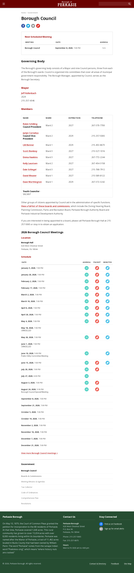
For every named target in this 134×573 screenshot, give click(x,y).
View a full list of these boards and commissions (45, 206)
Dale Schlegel (29, 169)
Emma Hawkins (30, 157)
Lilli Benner (28, 145)
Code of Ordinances (29, 492)
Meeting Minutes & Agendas (33, 481)
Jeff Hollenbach (28, 93)
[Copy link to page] (38, 26)
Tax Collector (26, 487)
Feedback (115, 563)
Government (33, 12)
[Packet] (97, 268)
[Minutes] (108, 268)
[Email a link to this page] (33, 26)
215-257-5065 (75, 536)
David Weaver (30, 175)
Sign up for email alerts (114, 528)
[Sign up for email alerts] (101, 529)
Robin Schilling (30, 124)
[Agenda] (87, 268)
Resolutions (26, 503)
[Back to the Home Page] (67, 4)
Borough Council (29, 470)
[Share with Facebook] (23, 26)
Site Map (127, 563)
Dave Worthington (32, 181)
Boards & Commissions (31, 476)
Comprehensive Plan (29, 498)
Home (23, 12)
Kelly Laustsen (30, 163)
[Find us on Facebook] (101, 524)
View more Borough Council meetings (38, 453)
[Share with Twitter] (28, 26)
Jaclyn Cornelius (31, 133)
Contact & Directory (98, 563)
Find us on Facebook (113, 524)
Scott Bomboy (30, 151)
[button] (4, 4)
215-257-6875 (73, 540)
